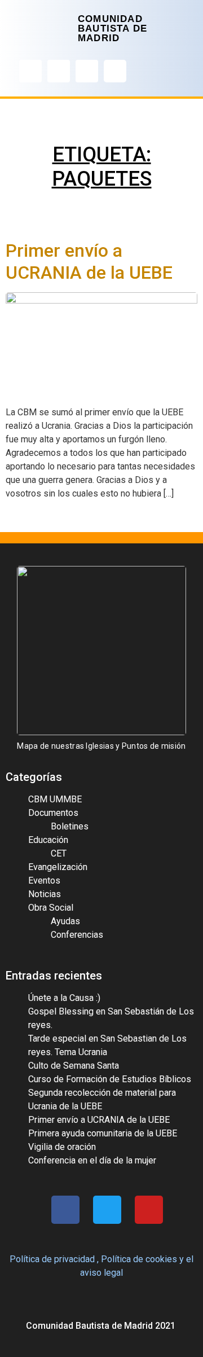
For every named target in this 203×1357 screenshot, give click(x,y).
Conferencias (77, 934)
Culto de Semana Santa (73, 1065)
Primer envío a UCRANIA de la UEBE (89, 261)
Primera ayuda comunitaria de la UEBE (102, 1133)
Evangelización (57, 867)
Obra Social (50, 907)
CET (59, 853)
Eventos (44, 880)
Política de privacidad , (54, 1259)
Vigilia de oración (62, 1146)
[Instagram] (58, 71)
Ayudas (65, 921)
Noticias (44, 894)
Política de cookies (139, 1259)
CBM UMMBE (55, 799)
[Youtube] (87, 71)
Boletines (70, 826)
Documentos (53, 812)
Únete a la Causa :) (64, 998)
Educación (48, 840)
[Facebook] (30, 71)
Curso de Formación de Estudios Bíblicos (109, 1079)
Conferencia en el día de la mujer (92, 1160)
